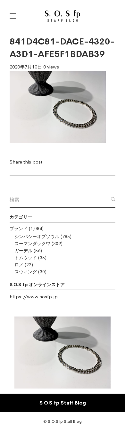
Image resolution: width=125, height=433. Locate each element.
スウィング (25, 272)
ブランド (19, 228)
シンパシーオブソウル (36, 236)
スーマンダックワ (32, 243)
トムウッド (25, 258)
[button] (13, 16)
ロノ (18, 265)
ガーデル (23, 250)
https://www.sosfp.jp (34, 296)
